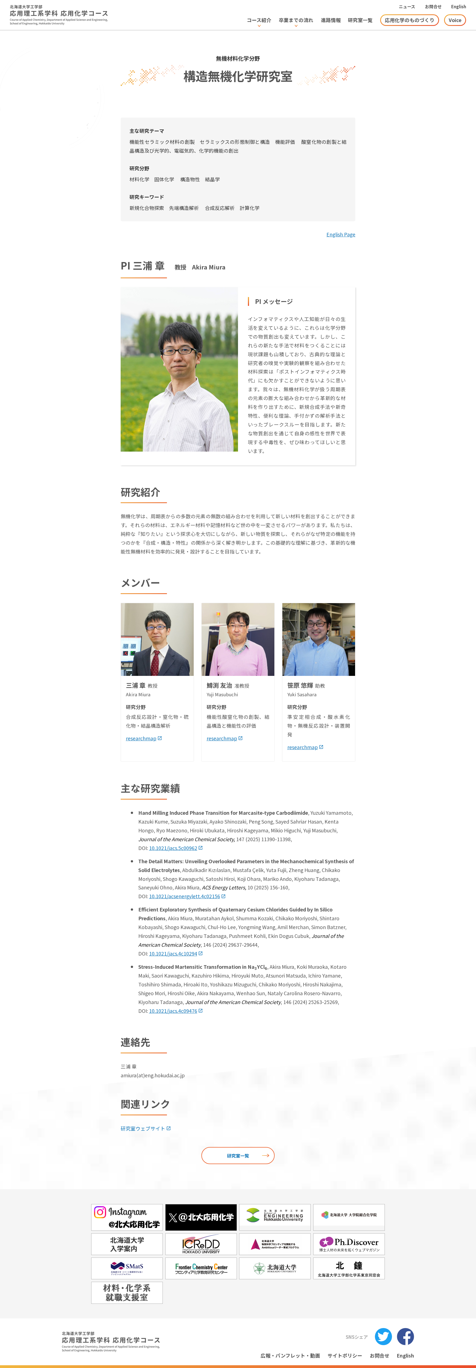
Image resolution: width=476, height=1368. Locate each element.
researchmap (141, 738)
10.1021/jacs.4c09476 (173, 1010)
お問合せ (433, 6)
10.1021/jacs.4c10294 (173, 953)
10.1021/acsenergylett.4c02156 (184, 896)
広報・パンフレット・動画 (290, 1355)
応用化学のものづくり (409, 19)
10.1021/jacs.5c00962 (173, 847)
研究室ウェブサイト (143, 1128)
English (458, 6)
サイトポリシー (345, 1355)
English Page (340, 234)
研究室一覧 (238, 1155)
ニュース (407, 6)
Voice (455, 19)
